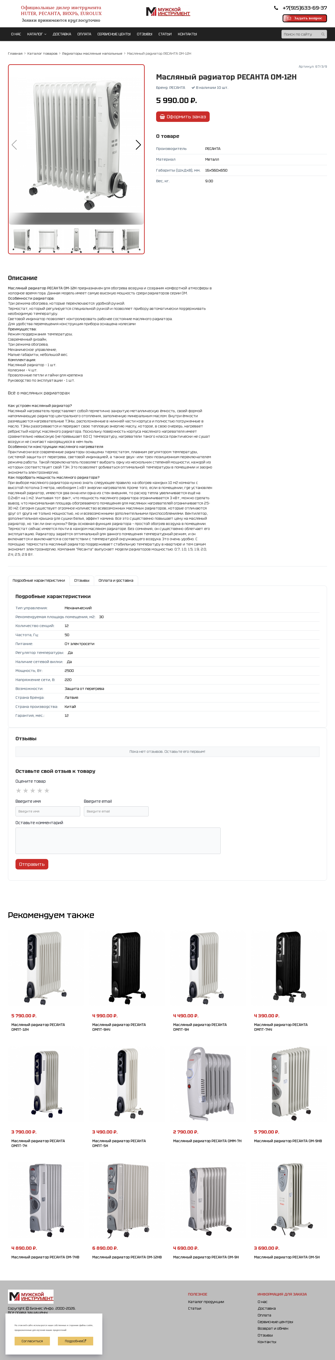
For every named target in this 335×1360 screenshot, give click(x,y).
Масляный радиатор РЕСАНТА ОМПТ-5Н (119, 1143)
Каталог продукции (206, 1301)
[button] (138, 145)
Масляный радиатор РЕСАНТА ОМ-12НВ (127, 1257)
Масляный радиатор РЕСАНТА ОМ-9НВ (288, 1141)
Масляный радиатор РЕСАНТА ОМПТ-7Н (38, 1143)
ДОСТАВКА (62, 34)
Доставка (267, 1308)
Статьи (194, 1308)
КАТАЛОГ (35, 34)
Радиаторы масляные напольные (92, 53)
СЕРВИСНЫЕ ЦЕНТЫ (114, 34)
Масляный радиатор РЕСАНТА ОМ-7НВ (45, 1257)
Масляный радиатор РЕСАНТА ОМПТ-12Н (38, 1027)
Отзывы (265, 1335)
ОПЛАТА (84, 34)
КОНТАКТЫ (187, 34)
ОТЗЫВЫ (144, 34)
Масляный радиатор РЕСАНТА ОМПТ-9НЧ (119, 1027)
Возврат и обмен (273, 1328)
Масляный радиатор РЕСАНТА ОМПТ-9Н (200, 1027)
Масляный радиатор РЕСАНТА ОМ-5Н (287, 1257)
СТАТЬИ (165, 34)
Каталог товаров (42, 53)
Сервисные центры (275, 1321)
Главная (15, 53)
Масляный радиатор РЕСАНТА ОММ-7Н (207, 1141)
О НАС (16, 34)
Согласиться (32, 1341)
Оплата (264, 1315)
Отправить (32, 864)
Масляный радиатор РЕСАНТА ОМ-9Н (206, 1257)
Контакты (267, 1341)
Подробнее (74, 1341)
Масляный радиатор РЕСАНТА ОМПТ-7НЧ (281, 1027)
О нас (263, 1301)
